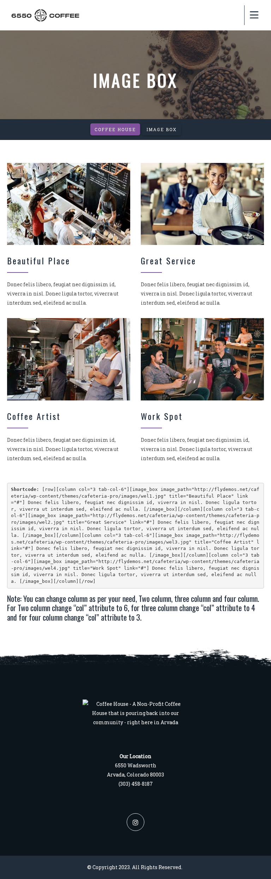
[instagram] (135, 822)
